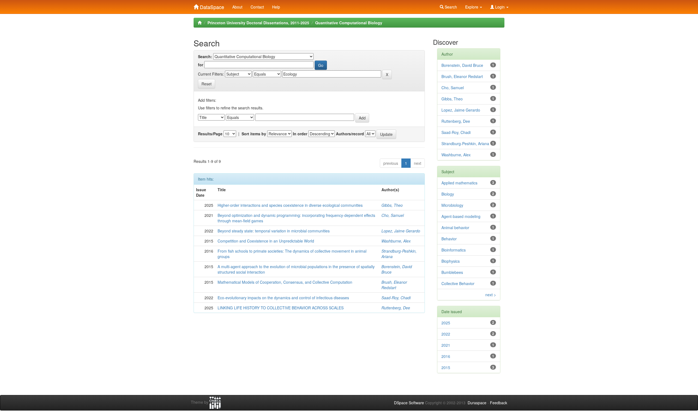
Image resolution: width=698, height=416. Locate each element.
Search (450, 7)
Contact (257, 7)
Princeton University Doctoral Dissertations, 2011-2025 (258, 22)
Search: (205, 56)
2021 (445, 345)
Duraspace (477, 402)
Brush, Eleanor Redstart (394, 284)
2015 (445, 367)
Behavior (449, 238)
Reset (206, 83)
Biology (447, 194)
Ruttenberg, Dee (395, 307)
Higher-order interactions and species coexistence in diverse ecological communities (290, 205)
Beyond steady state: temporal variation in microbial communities (274, 231)
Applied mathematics (459, 182)
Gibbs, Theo (392, 205)
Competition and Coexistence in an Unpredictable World (266, 241)
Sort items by (254, 133)
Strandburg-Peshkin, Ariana (465, 143)
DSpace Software (409, 402)
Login (500, 7)
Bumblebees (452, 272)
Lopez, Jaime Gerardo (400, 231)
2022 (445, 334)
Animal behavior (455, 227)
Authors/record (350, 133)
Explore (472, 7)
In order (300, 133)
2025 (445, 322)
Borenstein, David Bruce (462, 65)
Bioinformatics (453, 250)
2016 (445, 356)
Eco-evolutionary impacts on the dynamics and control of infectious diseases (283, 297)
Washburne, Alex (396, 241)
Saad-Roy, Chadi (396, 297)
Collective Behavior (457, 283)
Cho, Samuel (392, 215)
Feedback (498, 402)
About (237, 7)
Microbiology (452, 205)
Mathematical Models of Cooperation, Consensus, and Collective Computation (285, 282)
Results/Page (210, 133)
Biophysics (450, 261)
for (200, 64)
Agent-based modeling (460, 216)
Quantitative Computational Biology (348, 22)
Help (276, 7)
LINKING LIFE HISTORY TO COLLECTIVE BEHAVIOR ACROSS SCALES (281, 307)
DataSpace (211, 5)
